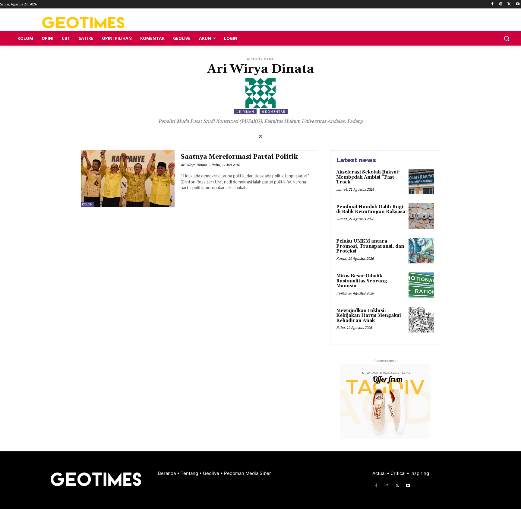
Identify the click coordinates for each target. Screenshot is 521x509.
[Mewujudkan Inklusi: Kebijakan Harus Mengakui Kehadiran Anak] (421, 320)
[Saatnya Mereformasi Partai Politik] (128, 178)
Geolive (211, 473)
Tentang (190, 473)
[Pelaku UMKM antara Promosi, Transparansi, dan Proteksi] (421, 250)
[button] (506, 38)
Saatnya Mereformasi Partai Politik (239, 157)
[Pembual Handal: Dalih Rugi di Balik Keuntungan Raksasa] (421, 216)
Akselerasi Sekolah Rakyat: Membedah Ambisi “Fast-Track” (368, 177)
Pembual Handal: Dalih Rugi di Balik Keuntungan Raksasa (370, 209)
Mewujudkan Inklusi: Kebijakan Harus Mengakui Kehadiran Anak (368, 315)
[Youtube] (517, 4)
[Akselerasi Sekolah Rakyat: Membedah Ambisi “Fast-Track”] (421, 181)
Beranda (167, 473)
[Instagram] (500, 4)
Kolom (87, 204)
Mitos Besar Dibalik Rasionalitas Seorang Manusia (361, 281)
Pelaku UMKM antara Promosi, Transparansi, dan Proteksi (370, 246)
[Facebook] (492, 4)
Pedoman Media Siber (247, 473)
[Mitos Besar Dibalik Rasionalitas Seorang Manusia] (421, 285)
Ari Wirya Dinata (194, 164)
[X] (509, 4)
